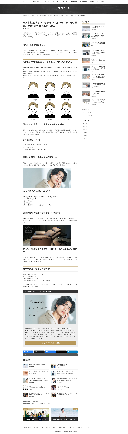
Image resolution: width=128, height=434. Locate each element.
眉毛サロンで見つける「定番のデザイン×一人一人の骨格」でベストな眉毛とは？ (98, 101)
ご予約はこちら (86, 427)
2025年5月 (85, 126)
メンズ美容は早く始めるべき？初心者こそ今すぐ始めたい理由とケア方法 (98, 52)
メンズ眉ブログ (70, 427)
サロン (33, 403)
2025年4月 (85, 129)
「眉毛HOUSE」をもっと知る (50, 343)
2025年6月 (85, 123)
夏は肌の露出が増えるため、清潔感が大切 (39, 364)
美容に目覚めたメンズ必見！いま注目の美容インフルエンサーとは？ (98, 93)
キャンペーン (36, 427)
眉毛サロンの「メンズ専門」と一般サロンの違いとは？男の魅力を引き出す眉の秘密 (98, 76)
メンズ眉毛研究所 (34, 401)
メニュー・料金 (45, 427)
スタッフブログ (87, 112)
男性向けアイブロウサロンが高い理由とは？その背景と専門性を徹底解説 (98, 68)
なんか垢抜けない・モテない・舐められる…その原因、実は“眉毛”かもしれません (98, 35)
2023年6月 (85, 138)
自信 (49, 403)
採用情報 (78, 427)
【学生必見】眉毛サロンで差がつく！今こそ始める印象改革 (98, 44)
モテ (37, 403)
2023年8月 (85, 132)
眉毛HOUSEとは (27, 427)
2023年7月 (85, 135)
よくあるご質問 (61, 427)
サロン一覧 (53, 427)
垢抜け (41, 403)
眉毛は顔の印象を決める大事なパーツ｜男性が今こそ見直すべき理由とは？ (98, 85)
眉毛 (45, 403)
